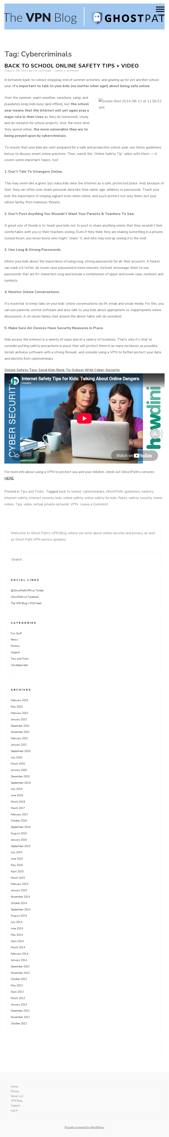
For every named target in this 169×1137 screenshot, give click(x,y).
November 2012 (20, 1017)
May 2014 (17, 935)
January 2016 (19, 840)
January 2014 (19, 960)
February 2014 (19, 953)
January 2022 (19, 719)
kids (58, 497)
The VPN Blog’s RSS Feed (26, 603)
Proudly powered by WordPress (84, 1127)
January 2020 (19, 770)
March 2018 (18, 801)
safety (133, 497)
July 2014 (16, 922)
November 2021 (20, 732)
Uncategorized (19, 665)
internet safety (15, 497)
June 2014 (17, 928)
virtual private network (51, 504)
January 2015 (19, 890)
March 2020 (18, 763)
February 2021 (19, 738)
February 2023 (19, 700)
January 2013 (19, 1004)
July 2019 (16, 789)
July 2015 (16, 852)
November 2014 (20, 897)
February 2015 (19, 884)
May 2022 (17, 706)
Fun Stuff (16, 633)
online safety (73, 497)
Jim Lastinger (42, 70)
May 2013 (17, 985)
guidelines (132, 491)
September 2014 (20, 909)
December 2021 (20, 726)
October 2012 (19, 1023)
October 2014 (19, 903)
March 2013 (18, 998)
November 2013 (20, 973)
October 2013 (19, 979)
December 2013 (20, 966)
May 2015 (17, 865)
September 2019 (20, 783)
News (14, 639)
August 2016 (19, 833)
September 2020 (20, 751)
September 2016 (20, 827)
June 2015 (17, 858)
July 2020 (16, 757)
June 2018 (17, 795)
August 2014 (19, 915)
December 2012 (20, 1010)
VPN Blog (16, 1100)
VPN (74, 504)
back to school (70, 491)
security (146, 497)
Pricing (15, 1091)
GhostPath (114, 491)
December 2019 (20, 776)
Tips (18, 504)
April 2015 (17, 871)
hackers (147, 491)
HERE (9, 478)
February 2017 (19, 814)
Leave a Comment (94, 504)
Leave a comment (67, 70)
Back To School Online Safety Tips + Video (71, 65)
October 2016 (19, 820)
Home (14, 1086)
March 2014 (18, 947)
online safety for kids (100, 497)
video (28, 504)
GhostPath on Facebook (25, 597)
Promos (15, 646)
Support (15, 652)
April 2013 (17, 992)
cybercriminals (94, 491)
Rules (122, 497)
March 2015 (18, 878)
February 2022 (19, 713)
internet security (41, 497)
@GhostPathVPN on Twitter (27, 590)
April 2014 (17, 941)
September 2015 (20, 846)
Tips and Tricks (32, 491)
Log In (14, 1110)
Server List (17, 1096)
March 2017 (18, 808)
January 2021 (19, 744)
